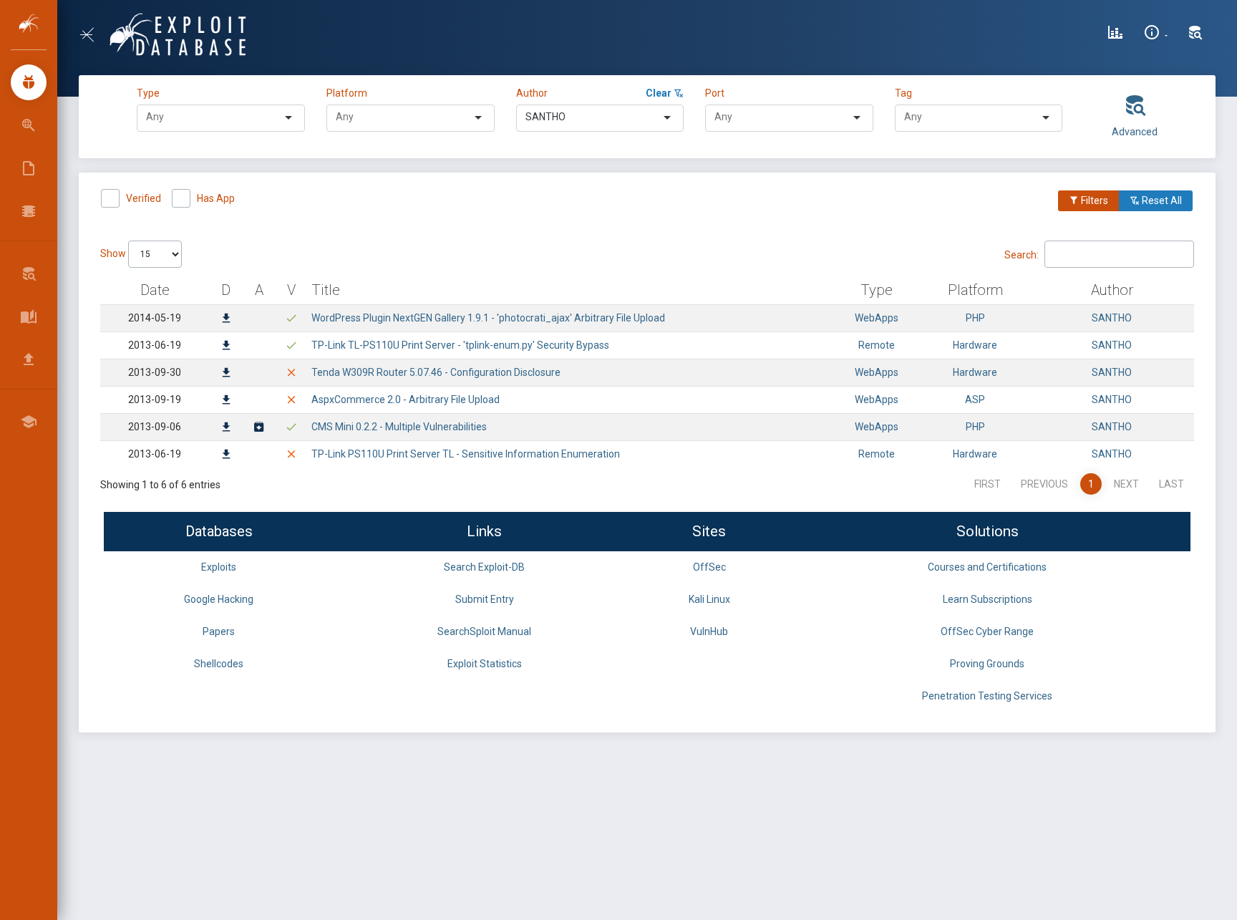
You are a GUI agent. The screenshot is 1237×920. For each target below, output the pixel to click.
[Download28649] (226, 373)
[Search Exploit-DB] (1195, 34)
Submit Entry (484, 599)
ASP (975, 399)
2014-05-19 (154, 318)
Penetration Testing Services (987, 696)
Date (155, 290)
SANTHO (1112, 318)
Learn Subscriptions (987, 599)
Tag (903, 93)
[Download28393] (226, 401)
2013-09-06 (154, 426)
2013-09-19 (154, 399)
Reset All (1161, 200)
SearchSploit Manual (484, 631)
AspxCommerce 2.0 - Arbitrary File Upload (405, 399)
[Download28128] (226, 428)
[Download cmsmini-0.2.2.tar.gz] (259, 428)
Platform (346, 93)
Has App (216, 198)
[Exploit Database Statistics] (1115, 34)
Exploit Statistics (484, 663)
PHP (975, 318)
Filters (1093, 200)
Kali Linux (709, 599)
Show (114, 253)
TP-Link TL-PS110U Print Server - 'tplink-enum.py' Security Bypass (460, 345)
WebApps (876, 318)
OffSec (709, 567)
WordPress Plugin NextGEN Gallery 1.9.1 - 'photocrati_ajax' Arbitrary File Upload (488, 318)
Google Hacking (218, 599)
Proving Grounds (987, 663)
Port (714, 93)
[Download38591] (226, 346)
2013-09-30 (154, 372)
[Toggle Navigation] (92, 34)
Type (150, 93)
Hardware (975, 345)
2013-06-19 (154, 345)
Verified (143, 198)
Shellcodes (218, 663)
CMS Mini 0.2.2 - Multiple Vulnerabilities (399, 426)
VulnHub (709, 631)
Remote (876, 345)
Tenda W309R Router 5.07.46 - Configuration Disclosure (436, 372)
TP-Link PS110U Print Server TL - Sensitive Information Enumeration (465, 454)
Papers (219, 631)
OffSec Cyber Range (987, 631)
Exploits (218, 567)
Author (532, 93)
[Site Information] (1155, 34)
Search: (1021, 254)
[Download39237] (226, 319)
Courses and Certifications (987, 567)
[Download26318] (226, 455)
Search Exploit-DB (484, 567)
